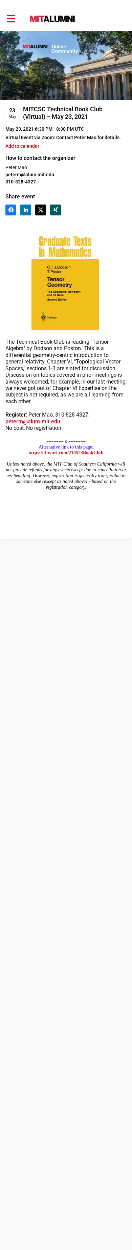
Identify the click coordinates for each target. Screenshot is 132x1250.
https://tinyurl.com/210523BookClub (66, 452)
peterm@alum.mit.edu (32, 421)
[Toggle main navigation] (10, 19)
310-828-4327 (20, 181)
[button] (22, 146)
